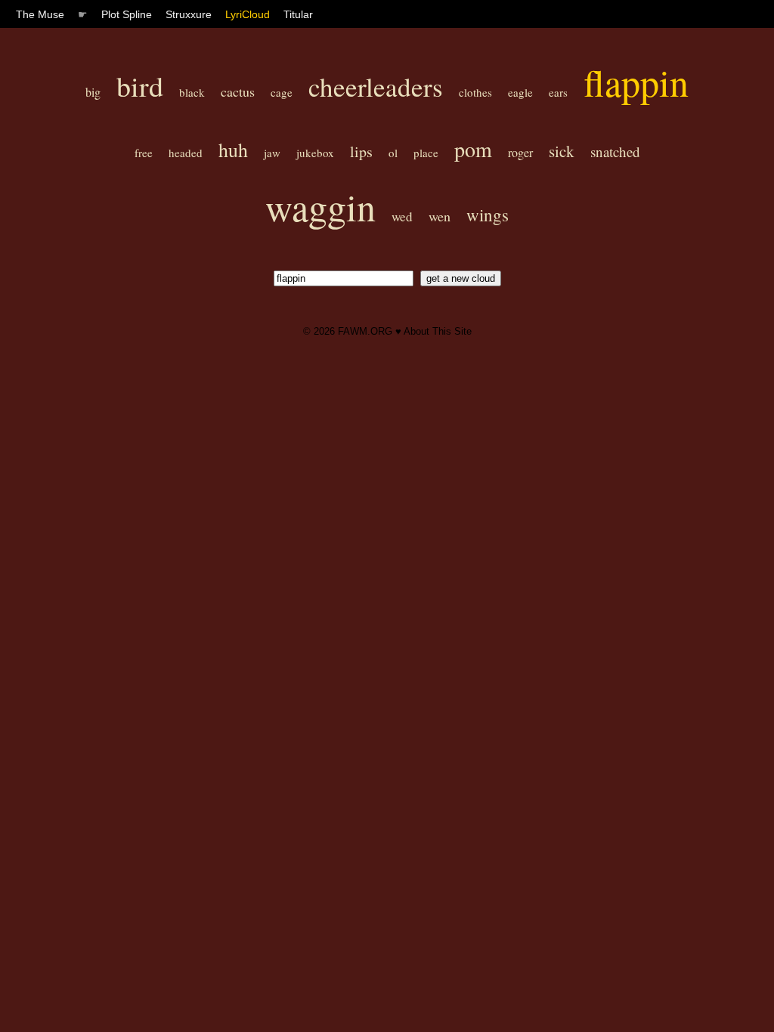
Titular (298, 14)
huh (233, 149)
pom (473, 148)
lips (361, 151)
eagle (520, 92)
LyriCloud (247, 14)
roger (520, 152)
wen (439, 216)
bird (139, 85)
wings (487, 214)
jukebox (315, 152)
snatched (615, 151)
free (144, 152)
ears (558, 92)
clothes (475, 92)
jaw (272, 152)
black (192, 92)
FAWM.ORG (365, 331)
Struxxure (189, 14)
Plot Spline (126, 14)
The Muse (40, 14)
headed (186, 152)
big (93, 92)
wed (402, 216)
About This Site (438, 331)
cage (282, 92)
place (425, 152)
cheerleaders (375, 86)
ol (393, 152)
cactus (238, 91)
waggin (320, 206)
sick (561, 151)
